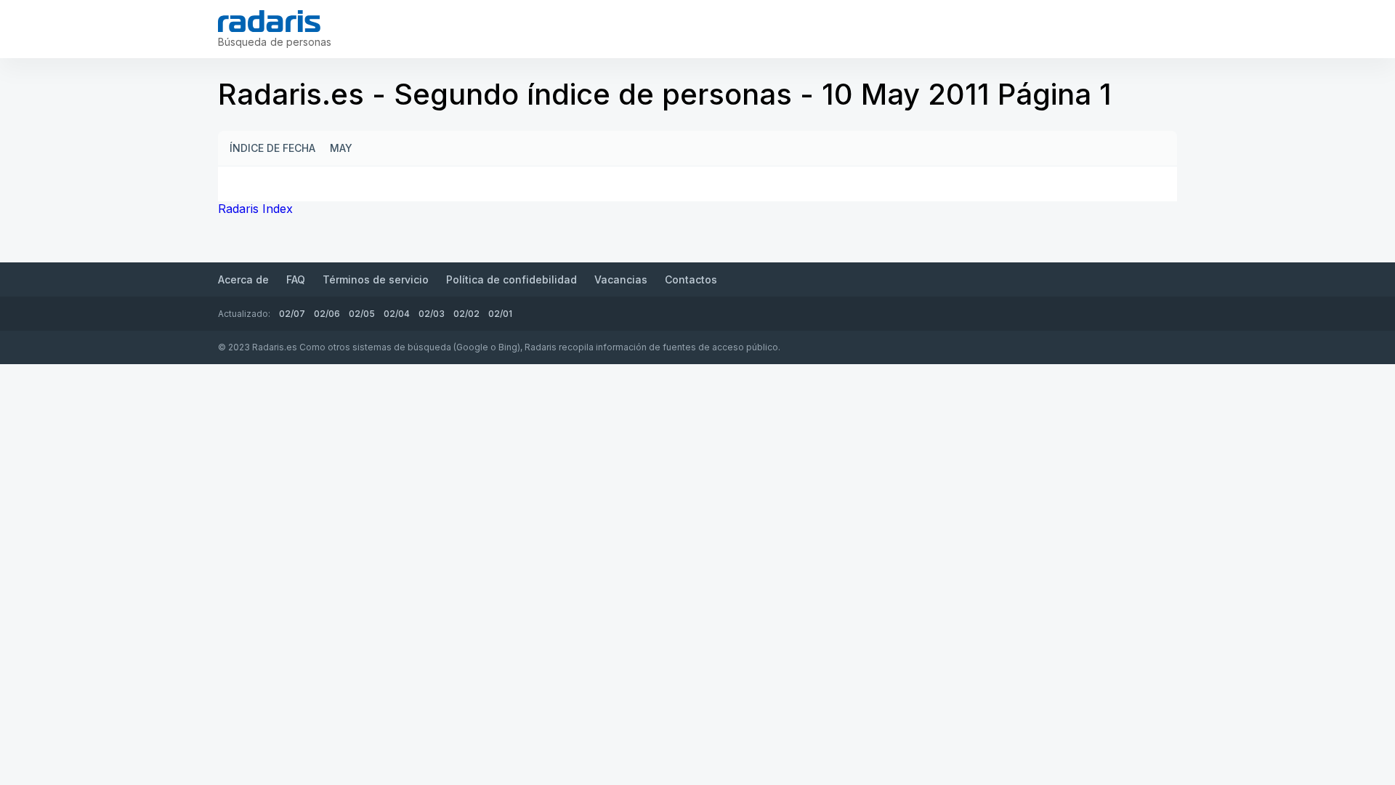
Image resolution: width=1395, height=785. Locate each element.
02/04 (397, 313)
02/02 (466, 313)
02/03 (431, 313)
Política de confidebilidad (511, 279)
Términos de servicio (376, 279)
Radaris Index (255, 208)
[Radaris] (269, 21)
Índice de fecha (272, 148)
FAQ (295, 279)
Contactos (691, 279)
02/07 (292, 313)
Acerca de (243, 279)
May (341, 148)
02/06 (327, 313)
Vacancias (620, 279)
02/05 (362, 313)
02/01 (500, 313)
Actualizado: (244, 313)
